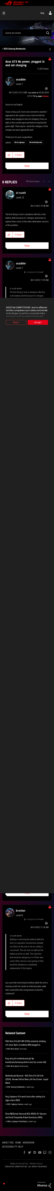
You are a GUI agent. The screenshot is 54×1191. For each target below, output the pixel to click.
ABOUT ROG (8, 1142)
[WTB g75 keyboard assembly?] (49, 181)
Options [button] (50, 49)
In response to (34, 272)
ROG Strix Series (13, 1049)
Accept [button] (37, 322)
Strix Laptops (19, 142)
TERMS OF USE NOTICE (19, 1164)
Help (42, 13)
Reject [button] (16, 322)
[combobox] (27, 32)
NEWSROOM (28, 1142)
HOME (18, 1142)
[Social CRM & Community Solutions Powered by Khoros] (44, 1184)
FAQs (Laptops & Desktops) (17, 1121)
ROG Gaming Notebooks (15, 49)
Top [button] (4, 1184)
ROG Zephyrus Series (15, 1104)
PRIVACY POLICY (36, 1164)
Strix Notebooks (35, 142)
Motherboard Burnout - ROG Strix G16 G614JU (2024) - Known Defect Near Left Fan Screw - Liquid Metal (26, 1079)
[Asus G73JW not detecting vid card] (44, 181)
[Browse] (5, 13)
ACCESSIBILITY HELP (12, 1146)
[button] (9, 155)
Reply (27, 166)
